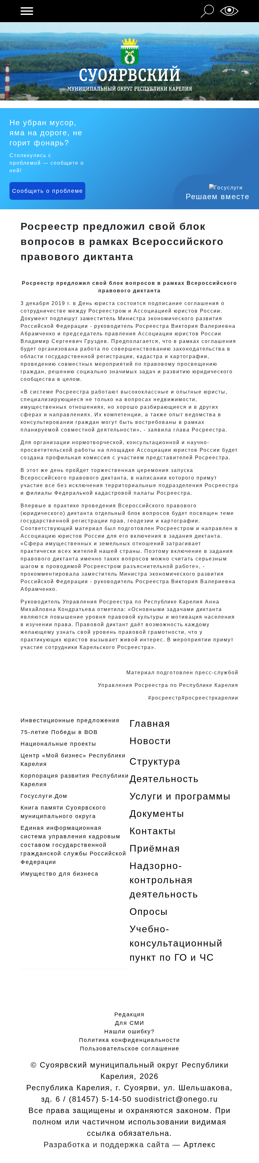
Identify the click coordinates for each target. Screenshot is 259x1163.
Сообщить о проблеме (47, 191)
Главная (150, 723)
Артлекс (200, 1144)
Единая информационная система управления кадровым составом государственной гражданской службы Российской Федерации (73, 845)
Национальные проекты (58, 744)
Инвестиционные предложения (70, 720)
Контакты (153, 831)
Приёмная (155, 848)
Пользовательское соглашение (129, 1048)
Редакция (129, 1014)
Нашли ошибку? (129, 1031)
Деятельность (164, 779)
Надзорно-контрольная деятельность (164, 879)
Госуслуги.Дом (44, 796)
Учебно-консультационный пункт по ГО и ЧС (176, 943)
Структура (155, 761)
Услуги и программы (180, 796)
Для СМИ (129, 1023)
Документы (157, 813)
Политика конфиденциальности (129, 1040)
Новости (150, 741)
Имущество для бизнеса (60, 874)
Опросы (149, 911)
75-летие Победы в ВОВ (59, 732)
